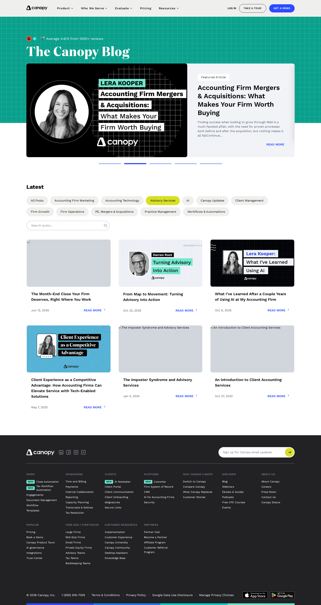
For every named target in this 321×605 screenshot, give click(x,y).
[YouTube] (83, 452)
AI (188, 200)
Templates (32, 510)
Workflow (32, 505)
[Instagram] (76, 452)
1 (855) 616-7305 (73, 595)
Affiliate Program (155, 542)
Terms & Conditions (106, 595)
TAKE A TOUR (253, 8)
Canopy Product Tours (40, 542)
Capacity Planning (77, 502)
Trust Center (34, 558)
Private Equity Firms (79, 547)
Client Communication (119, 491)
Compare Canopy (194, 486)
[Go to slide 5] (211, 163)
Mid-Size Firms (75, 537)
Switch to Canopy (194, 481)
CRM (147, 491)
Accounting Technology (122, 200)
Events (226, 507)
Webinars (228, 486)
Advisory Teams (75, 552)
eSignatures (112, 502)
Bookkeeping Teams (78, 563)
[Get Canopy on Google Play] (282, 595)
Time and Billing (76, 481)
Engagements (34, 494)
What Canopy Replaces (197, 491)
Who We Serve (92, 8)
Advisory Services (162, 200)
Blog (224, 481)
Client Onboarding (116, 497)
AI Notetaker (118, 481)
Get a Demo (282, 8)
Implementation (115, 532)
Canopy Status (270, 502)
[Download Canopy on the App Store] (255, 595)
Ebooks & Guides (233, 491)
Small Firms (73, 542)
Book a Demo (34, 537)
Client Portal (113, 486)
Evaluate (122, 8)
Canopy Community (117, 547)
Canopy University (116, 542)
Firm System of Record (158, 486)
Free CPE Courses (233, 502)
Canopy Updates (212, 200)
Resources (167, 8)
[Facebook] (68, 452)
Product (63, 8)
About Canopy (270, 481)
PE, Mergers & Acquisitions (114, 211)
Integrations (34, 552)
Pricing (145, 8)
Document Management (41, 500)
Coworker (155, 481)
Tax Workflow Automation (40, 488)
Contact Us (268, 497)
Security (149, 502)
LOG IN (232, 8)
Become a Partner (155, 537)
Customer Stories (194, 497)
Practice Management (160, 211)
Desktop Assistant (116, 552)
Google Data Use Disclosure (172, 595)
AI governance (35, 547)
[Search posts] (105, 225)
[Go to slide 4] (186, 163)
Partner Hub (152, 532)
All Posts (37, 200)
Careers (266, 486)
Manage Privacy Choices (216, 595)
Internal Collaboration (80, 491)
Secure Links (113, 507)
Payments (72, 486)
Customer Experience (118, 537)
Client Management (249, 200)
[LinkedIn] (61, 452)
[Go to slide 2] (135, 163)
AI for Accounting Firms (159, 497)
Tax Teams (72, 558)
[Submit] (289, 452)
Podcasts (228, 497)
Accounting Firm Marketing (74, 200)
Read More (275, 144)
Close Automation (43, 481)
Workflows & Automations (206, 211)
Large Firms (73, 532)
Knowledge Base (115, 558)
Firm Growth (40, 211)
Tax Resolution (75, 512)
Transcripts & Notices (79, 507)
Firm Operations (72, 211)
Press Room (268, 491)
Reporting (72, 497)
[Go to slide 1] (110, 163)
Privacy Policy (136, 595)
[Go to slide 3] (160, 163)
